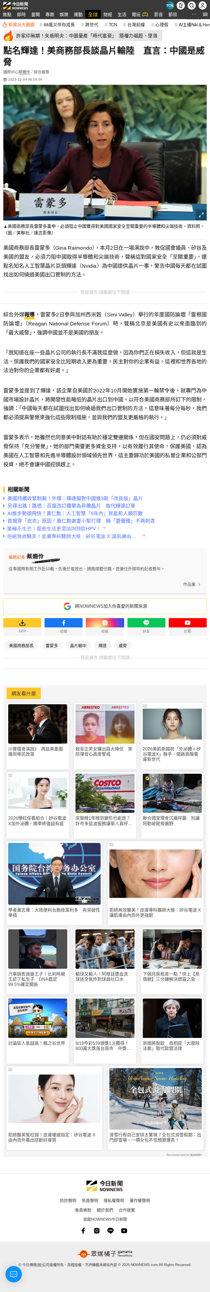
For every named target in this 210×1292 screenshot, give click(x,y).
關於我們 (105, 1210)
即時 (21, 14)
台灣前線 (136, 24)
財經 (107, 14)
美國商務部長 (21, 645)
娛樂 (64, 14)
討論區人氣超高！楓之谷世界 (36, 1043)
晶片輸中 (78, 645)
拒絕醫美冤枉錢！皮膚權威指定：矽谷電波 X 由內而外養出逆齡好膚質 (51, 1137)
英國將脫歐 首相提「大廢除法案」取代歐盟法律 (171, 1046)
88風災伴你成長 (59, 24)
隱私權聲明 (114, 1200)
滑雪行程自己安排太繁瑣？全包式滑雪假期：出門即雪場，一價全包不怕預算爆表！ (155, 1137)
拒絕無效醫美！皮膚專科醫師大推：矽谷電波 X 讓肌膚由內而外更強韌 (155, 913)
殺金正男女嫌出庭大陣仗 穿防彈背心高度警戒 (103, 751)
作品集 (189, 584)
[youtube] (124, 1230)
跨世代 (91, 24)
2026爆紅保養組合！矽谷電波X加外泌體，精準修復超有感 (37, 821)
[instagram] (96, 1230)
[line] (110, 1230)
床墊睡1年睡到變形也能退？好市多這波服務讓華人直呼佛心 (103, 821)
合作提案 (127, 1210)
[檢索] (192, 5)
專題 (49, 14)
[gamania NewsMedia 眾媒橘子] (105, 1254)
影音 (158, 14)
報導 (29, 315)
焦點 (7, 14)
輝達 (102, 645)
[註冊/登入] (203, 5)
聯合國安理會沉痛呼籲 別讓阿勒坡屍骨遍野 (171, 821)
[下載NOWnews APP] (181, 5)
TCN (113, 24)
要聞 (35, 14)
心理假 (161, 24)
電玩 (136, 14)
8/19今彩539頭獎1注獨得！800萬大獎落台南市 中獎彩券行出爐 (103, 1046)
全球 (93, 14)
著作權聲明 (140, 1200)
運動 (78, 14)
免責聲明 (90, 1200)
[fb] (83, 1230)
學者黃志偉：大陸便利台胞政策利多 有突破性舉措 (54, 913)
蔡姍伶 (24, 72)
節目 (172, 14)
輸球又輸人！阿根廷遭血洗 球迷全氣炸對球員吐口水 (103, 977)
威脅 (123, 645)
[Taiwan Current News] (170, 5)
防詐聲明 (68, 1200)
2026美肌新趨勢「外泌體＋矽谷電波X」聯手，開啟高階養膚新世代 (172, 754)
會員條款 (83, 1210)
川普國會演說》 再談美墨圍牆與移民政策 (35, 751)
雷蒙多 (52, 645)
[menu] (205, 14)
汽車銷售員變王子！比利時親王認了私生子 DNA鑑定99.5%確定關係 (36, 979)
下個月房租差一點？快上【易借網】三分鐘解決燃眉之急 (171, 977)
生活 (122, 14)
